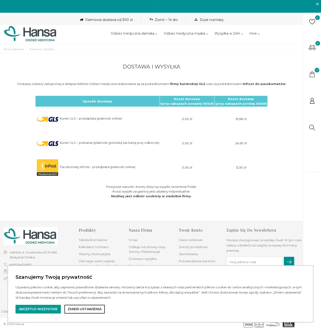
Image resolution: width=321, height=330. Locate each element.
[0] (312, 22)
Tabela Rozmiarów (93, 240)
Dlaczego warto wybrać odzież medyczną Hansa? (98, 263)
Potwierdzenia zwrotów (197, 261)
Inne (255, 33)
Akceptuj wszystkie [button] (38, 309)
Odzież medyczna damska (134, 33)
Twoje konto (191, 230)
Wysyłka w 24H (229, 33)
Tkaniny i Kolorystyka (94, 254)
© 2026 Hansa (14, 324)
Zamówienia (188, 254)
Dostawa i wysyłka (143, 259)
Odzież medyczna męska (186, 33)
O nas (133, 240)
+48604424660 (20, 264)
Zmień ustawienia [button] (85, 309)
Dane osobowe (191, 240)
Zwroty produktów (193, 247)
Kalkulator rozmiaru (94, 247)
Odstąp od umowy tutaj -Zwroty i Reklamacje (148, 249)
